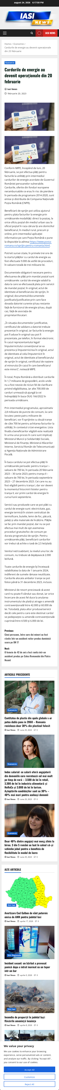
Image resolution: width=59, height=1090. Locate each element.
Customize (29, 1077)
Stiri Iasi (11, 905)
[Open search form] (32, 33)
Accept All (29, 1069)
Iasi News (50, 33)
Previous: (28, 636)
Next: (27, 654)
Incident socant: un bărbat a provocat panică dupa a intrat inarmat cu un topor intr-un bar (27, 967)
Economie (9, 62)
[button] (5, 33)
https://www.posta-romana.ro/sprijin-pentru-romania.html (28, 243)
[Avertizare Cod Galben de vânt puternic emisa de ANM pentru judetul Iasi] (29, 892)
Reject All (29, 1084)
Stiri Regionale (14, 955)
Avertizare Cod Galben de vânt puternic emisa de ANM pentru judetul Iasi (26, 915)
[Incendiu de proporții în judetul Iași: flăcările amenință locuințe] (29, 996)
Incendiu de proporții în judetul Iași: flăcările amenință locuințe (25, 1019)
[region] (29, 1065)
